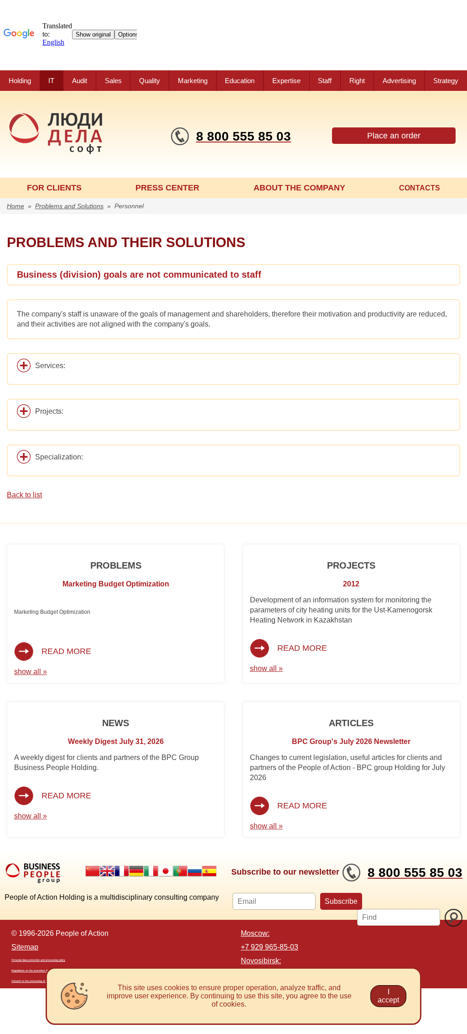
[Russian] (194, 871)
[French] (121, 871)
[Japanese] (165, 871)
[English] (107, 871)
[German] (136, 871)
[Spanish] (209, 871)
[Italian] (151, 871)
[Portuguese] (180, 871)
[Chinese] (92, 871)
